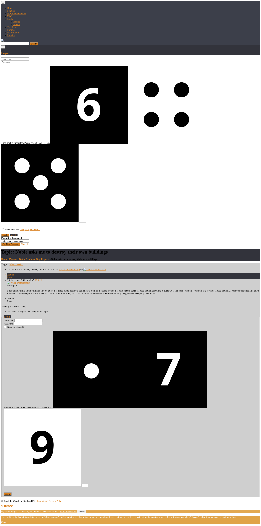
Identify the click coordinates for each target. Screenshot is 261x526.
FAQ (9, 16)
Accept (81, 512)
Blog (9, 8)
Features (11, 11)
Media (10, 19)
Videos (16, 24)
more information (68, 511)
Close (4, 522)
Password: (9, 323)
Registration (13, 32)
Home (4, 259)
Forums (10, 30)
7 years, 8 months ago (69, 269)
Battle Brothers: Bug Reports (34, 259)
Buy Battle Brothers (16, 13)
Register (14, 235)
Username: (9, 320)
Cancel (24, 244)
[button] (2, 40)
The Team (12, 27)
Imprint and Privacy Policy (50, 501)
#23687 (38, 280)
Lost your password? (30, 229)
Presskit (11, 35)
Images (16, 21)
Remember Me (12, 229)
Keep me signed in (16, 327)
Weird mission (16, 264)
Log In (7, 494)
